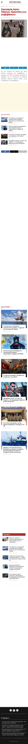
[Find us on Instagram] (17, 710)
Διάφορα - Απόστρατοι (10, 6)
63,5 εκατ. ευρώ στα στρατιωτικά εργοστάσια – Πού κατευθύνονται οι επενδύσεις (16, 540)
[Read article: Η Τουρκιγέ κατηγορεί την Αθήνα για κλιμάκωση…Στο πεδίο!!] (4, 136)
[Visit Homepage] (15, 2)
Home (2, 6)
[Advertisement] (14, 52)
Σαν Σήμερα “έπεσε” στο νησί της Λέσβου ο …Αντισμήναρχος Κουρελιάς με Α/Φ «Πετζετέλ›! (17, 142)
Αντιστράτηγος (16, 75)
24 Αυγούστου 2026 (7, 428)
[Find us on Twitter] (14, 710)
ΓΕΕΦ (10, 75)
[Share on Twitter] (14, 68)
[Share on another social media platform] (23, 68)
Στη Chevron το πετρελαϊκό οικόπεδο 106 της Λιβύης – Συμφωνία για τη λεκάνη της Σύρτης (16, 120)
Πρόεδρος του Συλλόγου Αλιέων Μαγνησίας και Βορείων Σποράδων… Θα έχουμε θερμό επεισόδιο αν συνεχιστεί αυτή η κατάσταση (13, 450)
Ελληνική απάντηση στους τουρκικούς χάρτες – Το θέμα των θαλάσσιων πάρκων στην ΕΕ (17, 558)
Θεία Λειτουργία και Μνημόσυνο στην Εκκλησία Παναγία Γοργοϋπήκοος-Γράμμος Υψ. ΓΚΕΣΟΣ (17, 128)
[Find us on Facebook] (11, 710)
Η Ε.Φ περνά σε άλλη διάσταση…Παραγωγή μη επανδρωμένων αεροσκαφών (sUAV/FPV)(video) (17, 576)
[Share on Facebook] (5, 68)
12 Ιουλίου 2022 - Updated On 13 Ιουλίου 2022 (11, 17)
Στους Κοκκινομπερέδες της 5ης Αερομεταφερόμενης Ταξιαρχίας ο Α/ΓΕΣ (13, 424)
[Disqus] (14, 476)
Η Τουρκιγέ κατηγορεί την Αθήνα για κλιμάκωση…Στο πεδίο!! (17, 135)
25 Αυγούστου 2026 (12, 123)
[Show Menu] (1, 2)
